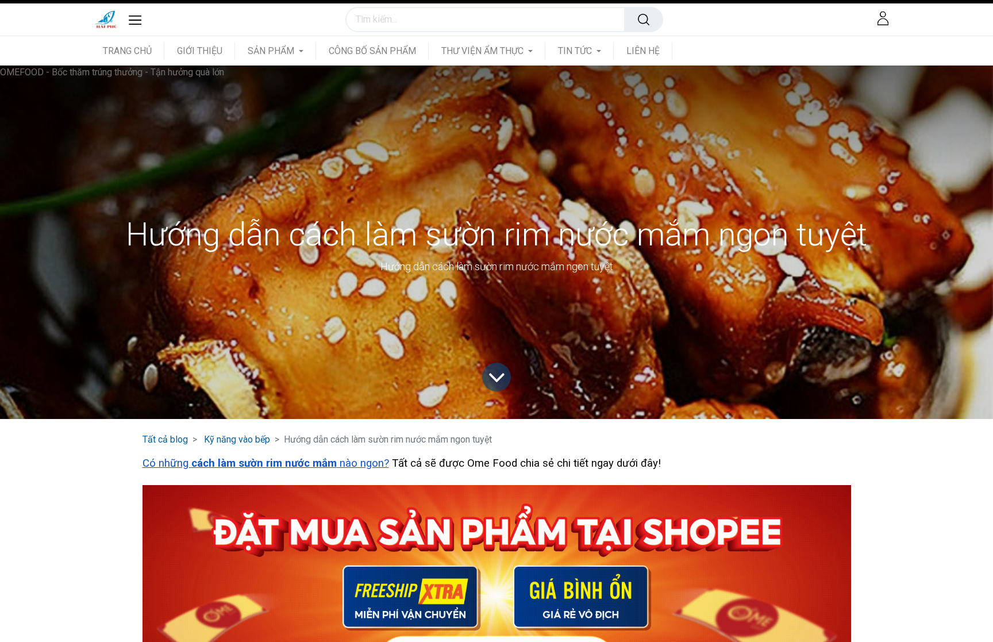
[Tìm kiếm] (643, 19)
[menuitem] (133, 51)
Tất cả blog (165, 439)
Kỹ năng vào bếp (237, 439)
